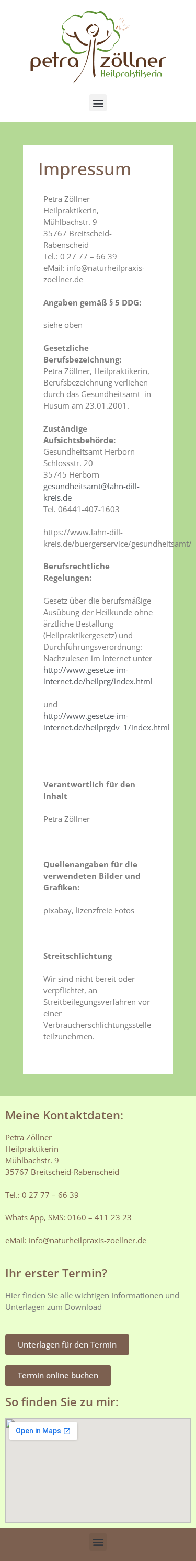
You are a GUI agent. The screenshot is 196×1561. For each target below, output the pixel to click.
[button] (98, 102)
